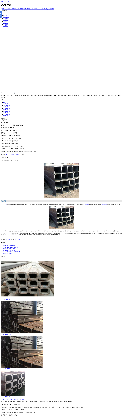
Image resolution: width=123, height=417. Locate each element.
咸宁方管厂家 (6, 114)
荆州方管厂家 (6, 109)
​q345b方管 (17, 239)
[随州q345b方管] (22, 333)
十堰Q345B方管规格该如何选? (11, 247)
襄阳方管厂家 (6, 111)
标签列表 (3, 1)
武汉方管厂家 (6, 106)
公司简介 (5, 20)
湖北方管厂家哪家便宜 (9, 248)
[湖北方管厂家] (27, 298)
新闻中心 (5, 23)
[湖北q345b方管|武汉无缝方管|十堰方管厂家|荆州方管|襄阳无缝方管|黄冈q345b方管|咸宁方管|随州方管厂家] (27, 9)
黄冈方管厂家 (6, 112)
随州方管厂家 (6, 115)
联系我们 (5, 26)
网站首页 (5, 15)
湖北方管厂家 (6, 105)
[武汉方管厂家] (22, 367)
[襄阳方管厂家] (13, 395)
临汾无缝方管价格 (8, 253)
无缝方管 (5, 18)
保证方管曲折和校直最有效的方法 (11, 251)
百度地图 (7, 1)
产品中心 (5, 21)
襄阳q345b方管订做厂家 (9, 250)
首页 (7, 154)
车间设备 (5, 24)
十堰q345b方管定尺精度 (9, 245)
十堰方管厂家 (6, 108)
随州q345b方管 (7, 334)
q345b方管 (6, 17)
